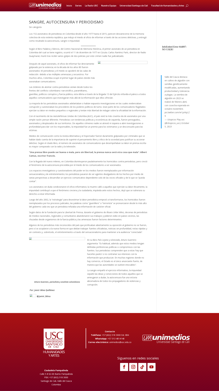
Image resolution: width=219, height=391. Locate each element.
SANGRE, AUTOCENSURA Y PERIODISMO (66, 22)
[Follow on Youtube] (151, 367)
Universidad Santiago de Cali (134, 5)
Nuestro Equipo (108, 5)
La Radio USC (91, 5)
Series (78, 5)
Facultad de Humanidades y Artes (167, 5)
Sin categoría (35, 27)
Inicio (69, 5)
